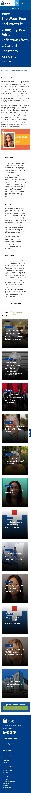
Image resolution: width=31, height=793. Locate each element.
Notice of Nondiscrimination (9, 781)
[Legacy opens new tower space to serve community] (15, 683)
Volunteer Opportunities (9, 744)
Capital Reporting (7, 787)
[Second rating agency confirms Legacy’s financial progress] (15, 524)
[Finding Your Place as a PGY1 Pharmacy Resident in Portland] (15, 651)
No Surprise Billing (7, 785)
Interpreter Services (7, 758)
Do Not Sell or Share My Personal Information (13, 789)
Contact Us (5, 772)
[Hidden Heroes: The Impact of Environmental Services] (15, 556)
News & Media (15, 70)
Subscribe (15, 708)
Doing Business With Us (8, 746)
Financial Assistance (8, 756)
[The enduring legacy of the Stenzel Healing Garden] (15, 428)
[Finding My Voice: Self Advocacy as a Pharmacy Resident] (15, 588)
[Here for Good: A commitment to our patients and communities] (15, 365)
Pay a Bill (5, 762)
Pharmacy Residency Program (17, 313)
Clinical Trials (6, 754)
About (7, 70)
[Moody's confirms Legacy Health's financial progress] (15, 620)
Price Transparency (7, 783)
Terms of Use (6, 778)
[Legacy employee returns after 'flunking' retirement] (15, 460)
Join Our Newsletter (8, 770)
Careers (4, 741)
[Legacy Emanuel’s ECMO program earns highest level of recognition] (15, 397)
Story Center (23, 70)
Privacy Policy (6, 779)
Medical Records (7, 760)
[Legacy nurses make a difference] (15, 492)
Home (2, 70)
